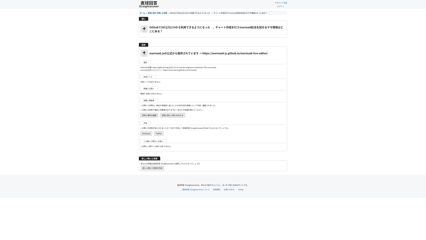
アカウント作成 (281, 2)
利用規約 (216, 189)
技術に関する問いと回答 (157, 13)
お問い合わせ (229, 189)
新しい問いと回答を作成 (152, 168)
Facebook (146, 133)
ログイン (280, 6)
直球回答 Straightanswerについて (196, 189)
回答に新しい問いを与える (172, 115)
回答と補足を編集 (149, 115)
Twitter (159, 133)
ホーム (142, 13)
